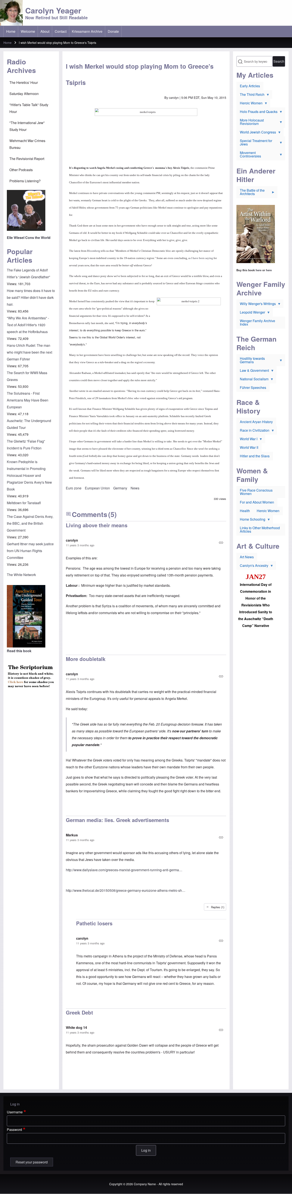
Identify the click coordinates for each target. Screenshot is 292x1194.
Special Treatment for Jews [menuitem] (254, 143)
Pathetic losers (94, 923)
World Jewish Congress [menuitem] (256, 133)
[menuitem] (11, 31)
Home (7, 42)
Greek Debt (79, 1012)
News (135, 488)
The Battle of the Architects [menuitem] (250, 193)
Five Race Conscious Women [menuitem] (256, 492)
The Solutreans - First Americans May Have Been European (27, 400)
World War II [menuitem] (249, 447)
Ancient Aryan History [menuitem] (256, 421)
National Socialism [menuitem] (252, 379)
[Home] (11, 13)
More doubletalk (85, 658)
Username (15, 1112)
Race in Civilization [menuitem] (252, 431)
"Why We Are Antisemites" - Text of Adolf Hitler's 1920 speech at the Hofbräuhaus (28, 325)
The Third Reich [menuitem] (250, 95)
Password (14, 1129)
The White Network (21, 574)
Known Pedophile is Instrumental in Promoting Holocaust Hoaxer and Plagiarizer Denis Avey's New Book (29, 475)
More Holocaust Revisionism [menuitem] (250, 123)
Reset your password (32, 1162)
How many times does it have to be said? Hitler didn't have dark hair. (31, 297)
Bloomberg (93, 250)
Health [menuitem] (245, 510)
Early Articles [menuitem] (250, 85)
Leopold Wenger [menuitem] (250, 313)
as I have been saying (200, 258)
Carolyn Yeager (53, 10)
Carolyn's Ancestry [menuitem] (252, 566)
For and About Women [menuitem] (257, 502)
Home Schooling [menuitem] (250, 520)
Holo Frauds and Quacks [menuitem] (256, 112)
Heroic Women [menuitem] (249, 104)
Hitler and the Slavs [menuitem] (255, 455)
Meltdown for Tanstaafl (24, 502)
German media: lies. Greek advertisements (117, 820)
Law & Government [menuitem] (252, 371)
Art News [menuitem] (247, 556)
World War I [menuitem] (246, 439)
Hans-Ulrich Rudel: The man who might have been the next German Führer (29, 352)
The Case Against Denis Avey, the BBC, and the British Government (30, 523)
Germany (120, 488)
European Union (97, 488)
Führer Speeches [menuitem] (253, 387)
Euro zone (73, 488)
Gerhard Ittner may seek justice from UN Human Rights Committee (30, 550)
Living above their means (96, 525)
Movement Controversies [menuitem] (248, 155)
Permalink (146, 543)
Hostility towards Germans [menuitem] (250, 361)
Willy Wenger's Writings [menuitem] (256, 304)
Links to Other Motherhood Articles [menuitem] (260, 529)
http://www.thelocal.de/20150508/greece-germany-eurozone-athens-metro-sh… (125, 890)
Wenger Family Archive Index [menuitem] (257, 322)
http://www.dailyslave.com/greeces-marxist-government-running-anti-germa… (124, 869)
